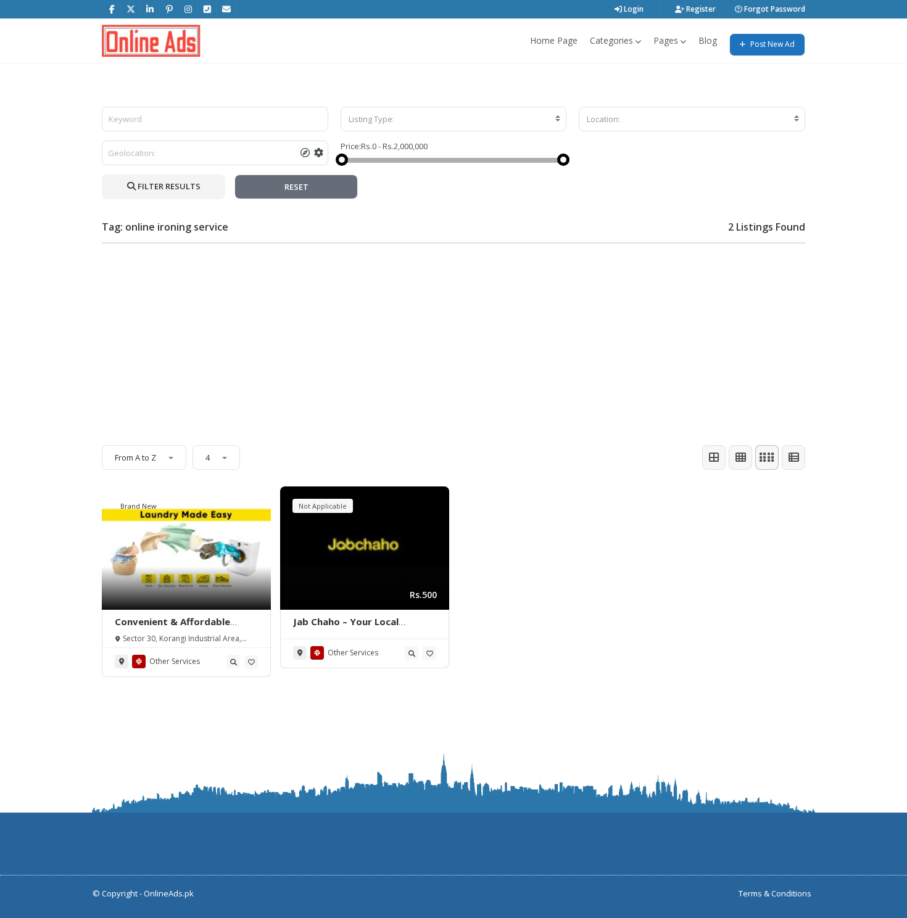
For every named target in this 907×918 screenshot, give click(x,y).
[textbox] (453, 119)
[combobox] (454, 119)
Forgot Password (773, 9)
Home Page (554, 40)
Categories (611, 40)
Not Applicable (323, 505)
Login (633, 9)
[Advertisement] (453, 339)
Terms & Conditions (775, 893)
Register (700, 9)
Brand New (138, 505)
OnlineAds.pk (169, 893)
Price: (351, 146)
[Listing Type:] (454, 119)
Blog (707, 40)
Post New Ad (771, 44)
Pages (665, 40)
